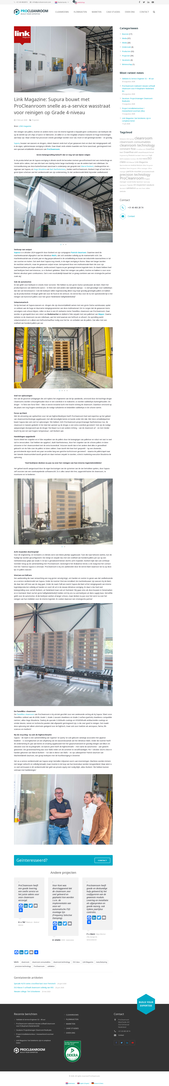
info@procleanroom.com (41, 2)
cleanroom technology (61, 962)
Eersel (151, 152)
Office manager (142, 168)
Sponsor (140, 182)
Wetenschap (127, 64)
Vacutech (123, 188)
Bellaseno (123, 139)
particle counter (133, 171)
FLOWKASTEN (72, 1019)
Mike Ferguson (148, 165)
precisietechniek (148, 171)
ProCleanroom (39, 966)
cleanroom (25, 962)
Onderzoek (126, 47)
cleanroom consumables (41, 962)
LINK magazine (25, 126)
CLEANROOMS (72, 1014)
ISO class (76, 962)
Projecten (35, 120)
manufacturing (101, 962)
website (123, 191)
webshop (81, 2)
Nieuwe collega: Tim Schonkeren (27, 991)
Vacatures (126, 60)
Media (124, 38)
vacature (150, 185)
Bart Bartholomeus (57, 169)
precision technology (23, 966)
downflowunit (143, 152)
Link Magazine (88, 962)
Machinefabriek (125, 165)
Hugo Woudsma (40, 169)
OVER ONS (70, 1033)
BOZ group (130, 139)
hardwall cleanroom (141, 155)
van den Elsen (140, 188)
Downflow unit (131, 152)
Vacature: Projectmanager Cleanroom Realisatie (33, 1030)
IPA (138, 159)
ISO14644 (143, 159)
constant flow (128, 148)
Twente (130, 185)
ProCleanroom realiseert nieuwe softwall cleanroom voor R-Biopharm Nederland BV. (138, 88)
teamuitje (147, 182)
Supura (17, 143)
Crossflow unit (140, 149)
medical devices (136, 165)
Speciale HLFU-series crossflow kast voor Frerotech (35, 983)
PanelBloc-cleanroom (25, 714)
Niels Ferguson (132, 168)
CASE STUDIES (72, 1028)
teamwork (123, 185)
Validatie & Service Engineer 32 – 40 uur (138, 78)
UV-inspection (139, 185)
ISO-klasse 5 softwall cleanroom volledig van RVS (34, 987)
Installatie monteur (129, 159)
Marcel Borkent (87, 166)
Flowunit (131, 155)
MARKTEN (70, 1023)
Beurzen (125, 34)
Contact (131, 216)
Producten (126, 51)
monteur (123, 168)
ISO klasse (130, 162)
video (148, 188)
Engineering (124, 155)
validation (51, 966)
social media (131, 182)
